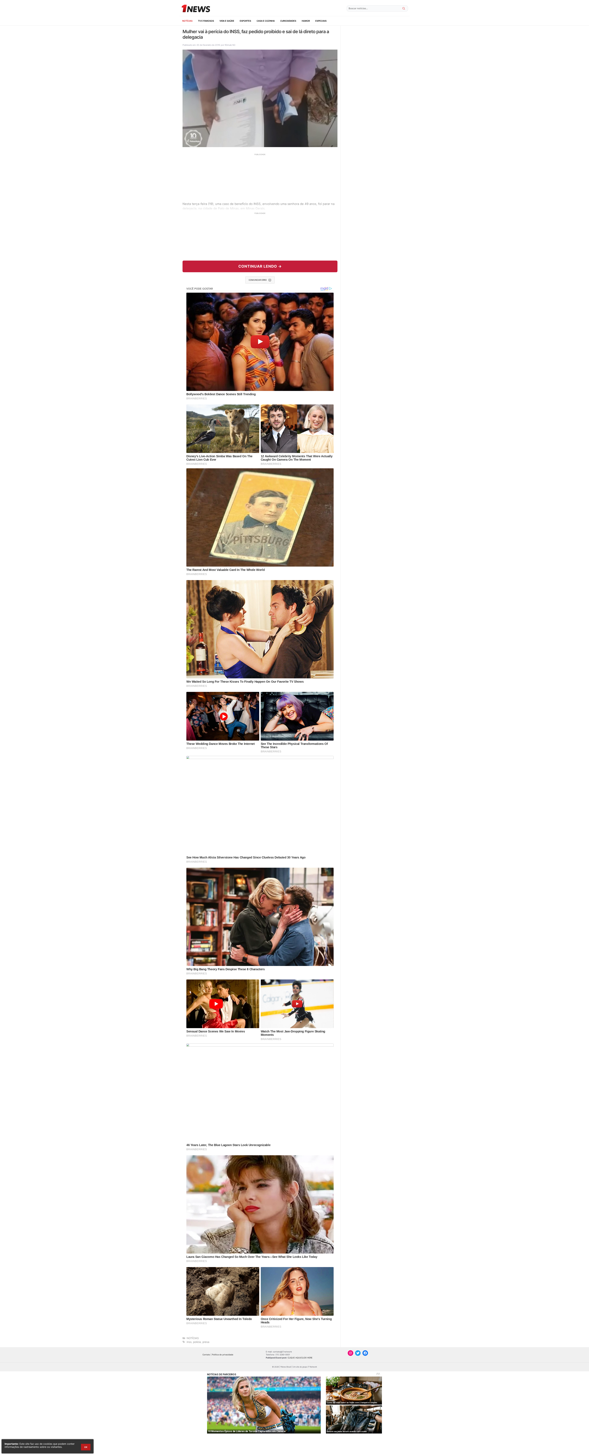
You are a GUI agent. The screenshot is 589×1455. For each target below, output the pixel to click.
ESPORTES (245, 21)
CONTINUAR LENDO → (260, 266)
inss (189, 1342)
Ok (85, 1447)
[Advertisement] (260, 177)
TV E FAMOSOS (206, 21)
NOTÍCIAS (187, 21)
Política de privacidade (222, 1354)
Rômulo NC (230, 45)
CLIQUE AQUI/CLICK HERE (300, 1357)
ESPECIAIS (321, 21)
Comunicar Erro (258, 280)
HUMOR (306, 21)
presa (205, 1342)
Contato (206, 1354)
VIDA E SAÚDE (226, 21)
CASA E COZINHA (266, 21)
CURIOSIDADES (288, 21)
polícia (197, 1342)
